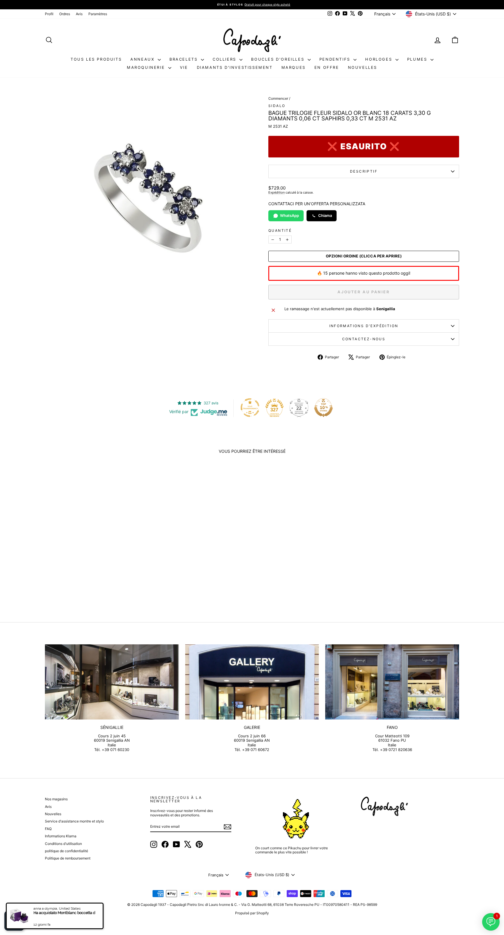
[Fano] (392, 682)
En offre (326, 67)
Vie (184, 67)
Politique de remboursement (67, 858)
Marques (293, 67)
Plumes (418, 59)
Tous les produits (96, 59)
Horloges (379, 59)
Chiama (325, 215)
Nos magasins (56, 799)
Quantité (280, 231)
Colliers (225, 59)
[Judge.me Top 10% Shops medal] (323, 407)
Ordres (64, 14)
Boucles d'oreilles (278, 59)
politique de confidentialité (66, 851)
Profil (49, 14)
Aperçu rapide (94, 561)
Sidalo (276, 106)
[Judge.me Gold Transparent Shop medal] (250, 407)
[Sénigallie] (112, 682)
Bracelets (184, 59)
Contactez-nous (364, 339)
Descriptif (363, 171)
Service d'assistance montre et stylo (74, 821)
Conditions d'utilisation (63, 843)
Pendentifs (335, 59)
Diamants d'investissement (235, 67)
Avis (79, 14)
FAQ (48, 829)
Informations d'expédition (363, 326)
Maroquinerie (147, 67)
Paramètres (97, 14)
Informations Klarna (60, 836)
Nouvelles (362, 67)
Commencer (278, 98)
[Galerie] (252, 682)
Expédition (276, 192)
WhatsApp (289, 215)
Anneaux (143, 59)
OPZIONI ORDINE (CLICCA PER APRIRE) (364, 256)
